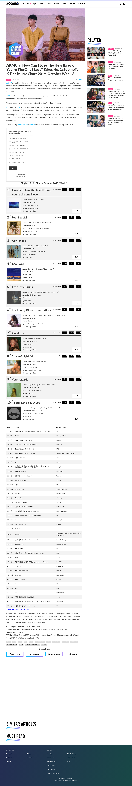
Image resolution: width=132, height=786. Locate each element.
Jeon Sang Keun (39, 641)
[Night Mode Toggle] (124, 4)
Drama (110, 62)
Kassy (48, 641)
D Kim (80, 79)
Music (73, 4)
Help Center (71, 758)
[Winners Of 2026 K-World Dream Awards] (96, 80)
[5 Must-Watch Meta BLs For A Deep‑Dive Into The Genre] (96, 67)
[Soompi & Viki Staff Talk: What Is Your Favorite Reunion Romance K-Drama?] (96, 121)
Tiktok (74, 654)
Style (56, 4)
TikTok (29, 754)
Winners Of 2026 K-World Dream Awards (115, 79)
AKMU (9, 83)
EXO (8, 107)
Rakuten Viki (70, 780)
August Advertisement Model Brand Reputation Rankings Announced (116, 107)
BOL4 (14, 641)
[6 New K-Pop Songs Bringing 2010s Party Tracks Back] (96, 53)
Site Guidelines (71, 754)
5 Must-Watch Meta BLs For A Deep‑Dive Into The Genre (116, 66)
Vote (12, 168)
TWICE (9, 96)
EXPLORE (25, 4)
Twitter (35, 654)
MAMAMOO (22, 125)
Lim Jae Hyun (56, 641)
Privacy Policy (51, 761)
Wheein (32, 125)
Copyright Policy (52, 769)
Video (42, 4)
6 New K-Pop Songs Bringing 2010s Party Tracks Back (115, 53)
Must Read (15, 736)
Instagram (55, 654)
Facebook (15, 654)
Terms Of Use (51, 758)
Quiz (35, 4)
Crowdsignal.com (21, 176)
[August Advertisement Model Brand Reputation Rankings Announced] (96, 107)
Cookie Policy (51, 765)
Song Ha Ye (74, 641)
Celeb (49, 4)
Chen (19, 107)
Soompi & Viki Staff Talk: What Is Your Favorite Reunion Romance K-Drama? (116, 121)
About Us (50, 754)
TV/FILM (64, 4)
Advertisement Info (53, 773)
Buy (76, 211)
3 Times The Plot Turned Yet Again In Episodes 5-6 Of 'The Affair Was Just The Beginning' (116, 94)
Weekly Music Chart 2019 (32, 644)
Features (82, 4)
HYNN (30, 641)
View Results (21, 174)
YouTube (29, 758)
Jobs (68, 761)
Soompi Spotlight (12, 644)
